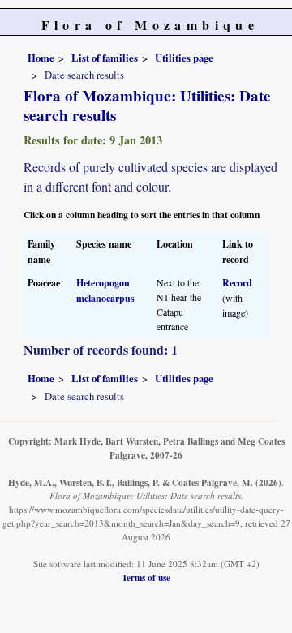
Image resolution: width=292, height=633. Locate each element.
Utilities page (184, 57)
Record (237, 283)
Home (41, 57)
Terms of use (146, 577)
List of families (104, 57)
